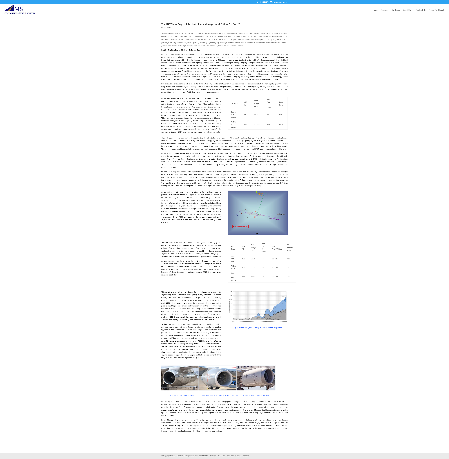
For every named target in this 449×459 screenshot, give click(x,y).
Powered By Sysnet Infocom (238, 456)
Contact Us (421, 10)
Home (375, 10)
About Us (407, 10)
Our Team (395, 10)
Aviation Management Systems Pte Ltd (192, 456)
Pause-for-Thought (437, 10)
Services (385, 10)
